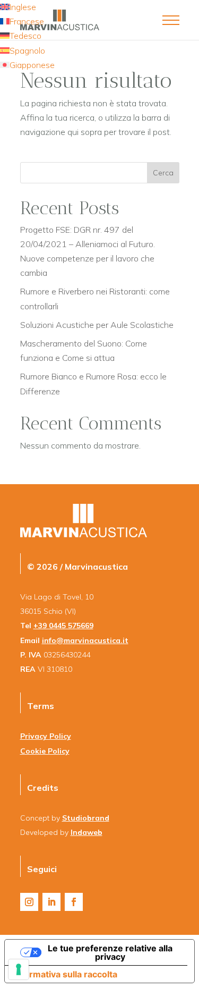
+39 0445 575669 (63, 625)
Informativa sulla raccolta (65, 974)
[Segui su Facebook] (74, 902)
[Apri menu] (170, 20)
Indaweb (86, 832)
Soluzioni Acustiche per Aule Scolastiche (97, 324)
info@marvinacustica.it (85, 640)
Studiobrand (85, 818)
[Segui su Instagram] (29, 902)
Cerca (163, 173)
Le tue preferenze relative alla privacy (110, 952)
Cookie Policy (45, 751)
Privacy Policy (45, 736)
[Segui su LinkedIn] (51, 902)
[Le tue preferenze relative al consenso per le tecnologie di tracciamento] (18, 969)
